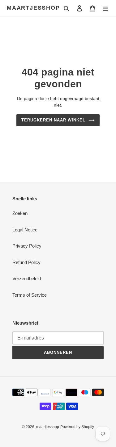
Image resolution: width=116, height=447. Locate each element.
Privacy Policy (26, 246)
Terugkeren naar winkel (53, 120)
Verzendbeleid (26, 278)
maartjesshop (33, 8)
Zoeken (20, 213)
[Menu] (105, 8)
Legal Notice (24, 229)
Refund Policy (26, 262)
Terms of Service (29, 295)
